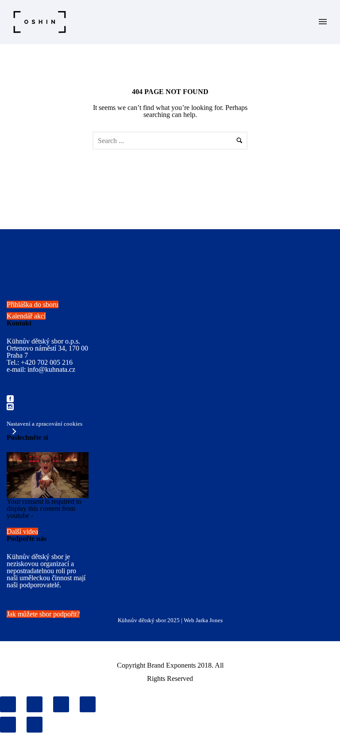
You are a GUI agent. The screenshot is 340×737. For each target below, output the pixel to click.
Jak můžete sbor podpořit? (43, 614)
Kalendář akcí (26, 316)
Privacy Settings (57, 515)
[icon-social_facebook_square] (10, 399)
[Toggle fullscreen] (61, 704)
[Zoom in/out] (88, 704)
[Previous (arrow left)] (8, 725)
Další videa (22, 531)
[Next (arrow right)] (34, 725)
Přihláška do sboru (32, 304)
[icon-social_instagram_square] (10, 407)
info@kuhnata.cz (51, 369)
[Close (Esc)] (8, 704)
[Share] (34, 704)
